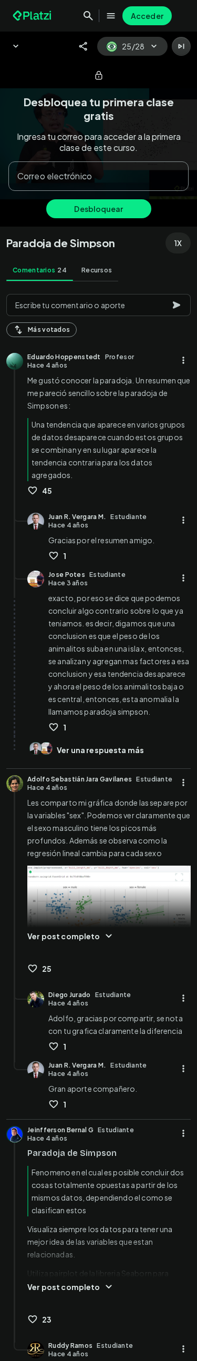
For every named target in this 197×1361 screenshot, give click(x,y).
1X (178, 243)
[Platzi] (33, 15)
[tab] (39, 270)
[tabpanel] (98, 824)
